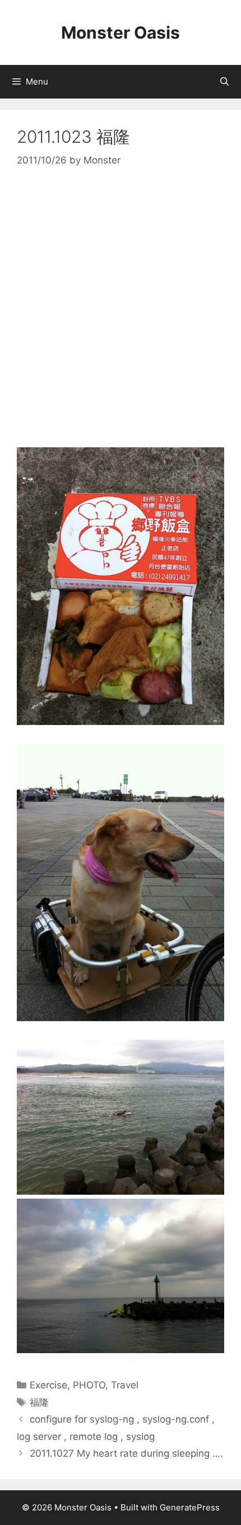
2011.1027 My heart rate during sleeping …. (126, 1453)
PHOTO (89, 1385)
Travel (124, 1385)
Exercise (48, 1385)
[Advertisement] (120, 308)
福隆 (39, 1402)
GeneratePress (190, 1507)
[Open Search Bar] (224, 82)
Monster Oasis (120, 32)
